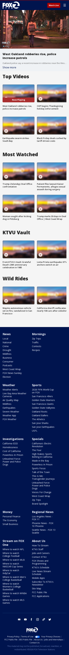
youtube (25, 619)
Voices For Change (41, 492)
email (19, 619)
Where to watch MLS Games (13, 601)
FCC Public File (39, 592)
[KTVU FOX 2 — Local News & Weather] (12, 5)
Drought (7, 350)
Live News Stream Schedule (41, 573)
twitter (49, 619)
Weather (9, 385)
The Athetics (38, 419)
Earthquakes (9, 407)
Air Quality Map (10, 400)
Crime (6, 346)
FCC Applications (40, 596)
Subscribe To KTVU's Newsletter (42, 583)
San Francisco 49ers (42, 396)
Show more (9, 67)
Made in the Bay (40, 460)
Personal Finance (11, 516)
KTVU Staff (37, 549)
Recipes (36, 350)
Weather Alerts (10, 389)
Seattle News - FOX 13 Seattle (43, 531)
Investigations (13, 439)
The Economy (10, 520)
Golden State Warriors (43, 400)
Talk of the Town (41, 472)
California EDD (10, 443)
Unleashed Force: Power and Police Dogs (12, 461)
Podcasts (7, 365)
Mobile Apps (38, 577)
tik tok (43, 619)
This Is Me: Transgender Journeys (43, 477)
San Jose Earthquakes (43, 426)
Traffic (35, 342)
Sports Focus (39, 468)
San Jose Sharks (40, 423)
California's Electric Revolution (41, 445)
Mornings (39, 334)
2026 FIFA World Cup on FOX (43, 391)
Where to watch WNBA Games (15, 595)
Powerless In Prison (13, 454)
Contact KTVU (39, 556)
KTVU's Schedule (40, 567)
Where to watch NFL (13, 549)
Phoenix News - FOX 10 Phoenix (42, 525)
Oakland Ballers (40, 415)
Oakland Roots (39, 411)
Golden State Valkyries (43, 407)
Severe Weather (11, 411)
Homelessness (10, 447)
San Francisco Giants (43, 403)
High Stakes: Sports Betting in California (42, 455)
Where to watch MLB (14, 559)
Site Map (36, 588)
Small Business (10, 524)
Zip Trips (36, 338)
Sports (36, 385)
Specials (37, 439)
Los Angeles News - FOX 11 (42, 518)
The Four (36, 450)
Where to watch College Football (11, 554)
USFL (34, 430)
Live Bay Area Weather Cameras (14, 395)
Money (7, 512)
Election (7, 376)
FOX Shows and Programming (40, 562)
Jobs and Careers (41, 553)
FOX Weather (9, 419)
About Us (38, 541)
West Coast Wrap (12, 369)
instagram (37, 619)
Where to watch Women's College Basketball (12, 586)
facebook (31, 619)
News (7, 334)
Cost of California (12, 451)
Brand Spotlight (40, 503)
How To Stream (40, 545)
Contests (36, 346)
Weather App (9, 415)
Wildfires (7, 353)
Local (5, 338)
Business (7, 357)
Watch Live (54, 5)
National (7, 342)
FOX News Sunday (12, 373)
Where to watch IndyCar (11, 572)
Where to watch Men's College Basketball (14, 578)
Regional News (42, 512)
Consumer (8, 361)
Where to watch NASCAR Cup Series (13, 565)
